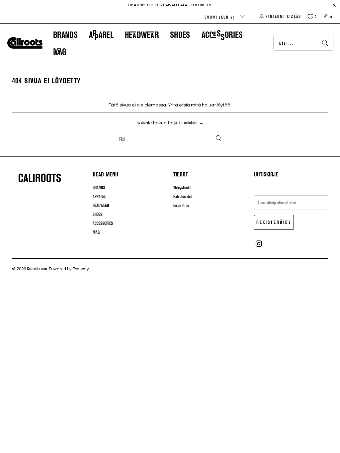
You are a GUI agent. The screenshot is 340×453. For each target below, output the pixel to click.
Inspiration (181, 205)
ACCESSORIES (103, 223)
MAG (96, 232)
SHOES (97, 214)
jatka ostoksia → (189, 122)
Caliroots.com (37, 268)
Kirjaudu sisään (283, 16)
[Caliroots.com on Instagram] (259, 244)
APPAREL (99, 196)
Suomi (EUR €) (221, 17)
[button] (65, 34)
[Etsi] (325, 43)
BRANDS (99, 187)
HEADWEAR (101, 205)
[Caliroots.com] (25, 43)
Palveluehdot (182, 196)
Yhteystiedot (182, 187)
